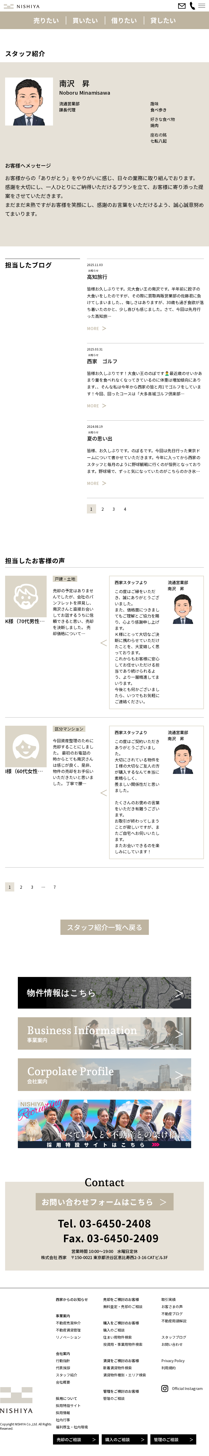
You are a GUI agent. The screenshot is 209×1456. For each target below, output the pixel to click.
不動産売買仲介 (68, 1322)
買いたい (85, 20)
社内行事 (63, 1419)
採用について (66, 1398)
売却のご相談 (69, 1439)
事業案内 (63, 1315)
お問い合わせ (172, 1344)
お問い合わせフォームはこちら (98, 1201)
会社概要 (63, 1382)
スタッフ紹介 (66, 1374)
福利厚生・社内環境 (72, 1426)
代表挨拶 (63, 1367)
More (93, 328)
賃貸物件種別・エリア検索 (124, 1374)
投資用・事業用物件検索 (122, 1344)
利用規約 (168, 1367)
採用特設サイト (68, 1405)
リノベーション (68, 1337)
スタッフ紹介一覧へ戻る (104, 927)
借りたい (124, 20)
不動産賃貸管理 (68, 1330)
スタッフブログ (173, 1337)
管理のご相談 (166, 1439)
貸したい (163, 20)
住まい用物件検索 (117, 1337)
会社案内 (63, 1353)
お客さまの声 (172, 1306)
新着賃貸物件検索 (117, 1367)
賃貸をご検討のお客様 (121, 1360)
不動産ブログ (172, 1313)
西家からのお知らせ (72, 1299)
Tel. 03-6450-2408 (104, 1223)
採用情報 (63, 1412)
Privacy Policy (173, 1360)
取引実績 (168, 1299)
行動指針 (63, 1360)
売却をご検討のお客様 (121, 1299)
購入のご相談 (117, 1439)
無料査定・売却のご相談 (122, 1306)
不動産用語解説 (173, 1320)
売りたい (46, 20)
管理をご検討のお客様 (121, 1391)
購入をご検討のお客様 (121, 1322)
